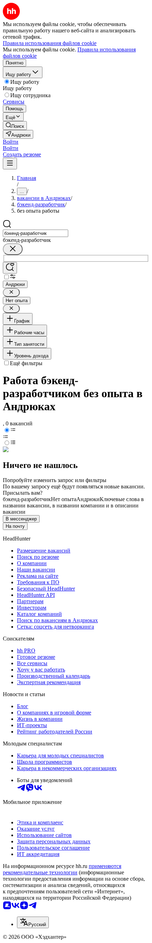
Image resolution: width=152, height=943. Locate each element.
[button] (10, 142)
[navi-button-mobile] (10, 163)
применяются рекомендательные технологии (62, 869)
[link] (15, 125)
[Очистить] (13, 249)
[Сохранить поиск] (10, 268)
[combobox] (35, 233)
